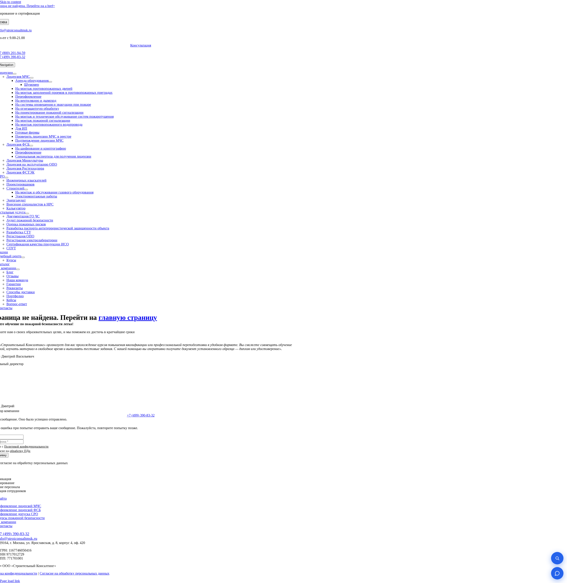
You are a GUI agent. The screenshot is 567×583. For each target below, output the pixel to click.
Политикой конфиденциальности (26, 446)
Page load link (10, 581)
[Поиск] (557, 558)
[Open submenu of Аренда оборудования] (50, 81)
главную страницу (128, 317)
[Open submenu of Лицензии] (14, 73)
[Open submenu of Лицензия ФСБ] (31, 145)
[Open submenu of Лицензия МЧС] (31, 77)
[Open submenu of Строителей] (26, 189)
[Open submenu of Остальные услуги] (27, 213)
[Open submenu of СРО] (6, 177)
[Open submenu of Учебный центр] (23, 257)
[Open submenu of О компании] (18, 269)
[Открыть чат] (557, 573)
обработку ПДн (20, 451)
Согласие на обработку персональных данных (74, 573)
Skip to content (10, 2)
